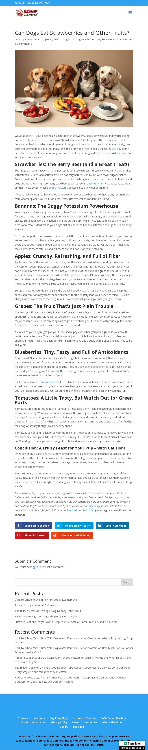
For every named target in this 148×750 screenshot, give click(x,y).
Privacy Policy (59, 722)
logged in (35, 567)
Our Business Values (33, 722)
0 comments (24, 43)
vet (114, 148)
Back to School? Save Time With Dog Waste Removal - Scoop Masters (56, 638)
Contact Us (90, 722)
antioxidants (48, 382)
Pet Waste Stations (84, 718)
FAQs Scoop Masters (113, 718)
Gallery (64, 726)
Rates (75, 722)
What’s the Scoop (112, 722)
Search (127, 582)
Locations (39, 718)
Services (23, 718)
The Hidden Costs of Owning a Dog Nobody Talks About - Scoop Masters (58, 667)
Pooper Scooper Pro (30, 39)
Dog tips (95, 39)
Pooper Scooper (122, 39)
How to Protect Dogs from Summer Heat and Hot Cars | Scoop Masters (57, 677)
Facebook (71, 510)
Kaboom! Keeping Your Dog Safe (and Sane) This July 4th (48, 616)
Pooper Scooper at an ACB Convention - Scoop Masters (47, 657)
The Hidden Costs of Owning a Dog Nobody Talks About (48, 611)
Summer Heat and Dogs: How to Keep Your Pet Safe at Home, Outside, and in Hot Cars (66, 622)
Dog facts (68, 39)
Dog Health (82, 39)
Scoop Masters (57, 187)
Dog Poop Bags (58, 718)
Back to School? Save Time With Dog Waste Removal (46, 599)
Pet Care (107, 39)
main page (95, 506)
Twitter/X (88, 510)
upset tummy (95, 183)
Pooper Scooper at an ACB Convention (37, 605)
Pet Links (78, 726)
